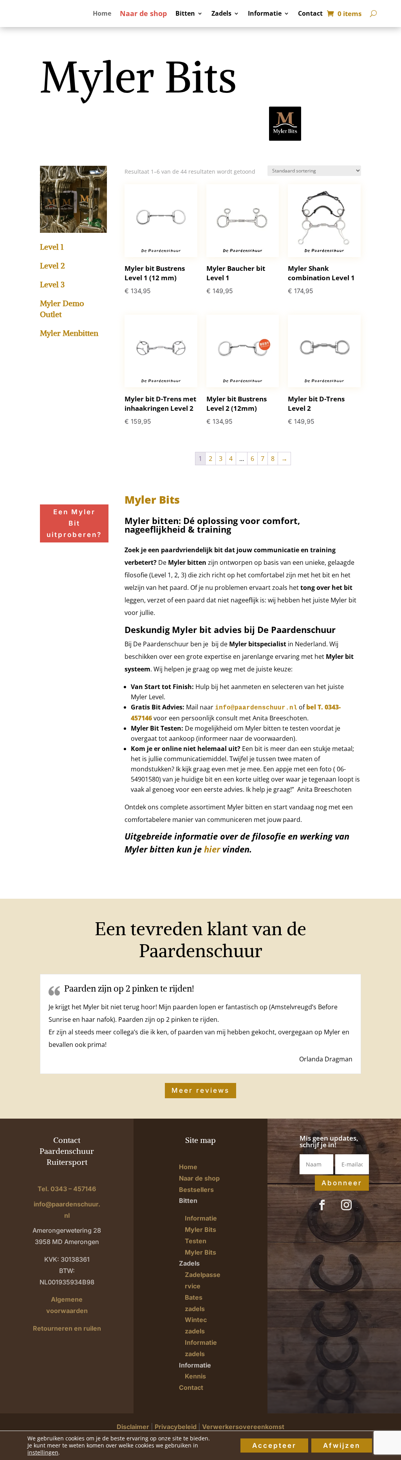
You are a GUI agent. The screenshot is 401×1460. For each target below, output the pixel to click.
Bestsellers (196, 1189)
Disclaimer (133, 1427)
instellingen (42, 1452)
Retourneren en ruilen (67, 1328)
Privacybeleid (176, 1427)
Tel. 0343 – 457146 (67, 1189)
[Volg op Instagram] (346, 1205)
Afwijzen (341, 1445)
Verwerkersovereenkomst (243, 1427)
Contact (310, 14)
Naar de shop (143, 14)
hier (212, 849)
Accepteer (274, 1445)
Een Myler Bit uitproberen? (74, 523)
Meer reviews (200, 1090)
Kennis (195, 1376)
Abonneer (342, 1183)
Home (102, 14)
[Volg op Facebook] (321, 1205)
